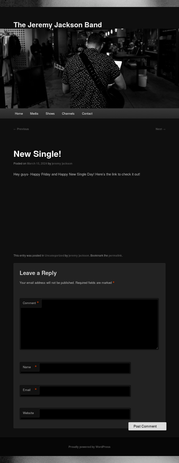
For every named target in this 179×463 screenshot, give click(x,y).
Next (160, 129)
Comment (31, 303)
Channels (68, 113)
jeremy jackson (62, 163)
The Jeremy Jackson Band (58, 24)
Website (28, 413)
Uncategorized (54, 255)
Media (34, 113)
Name (30, 367)
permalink (115, 255)
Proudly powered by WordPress (89, 447)
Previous (21, 129)
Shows (50, 113)
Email (30, 390)
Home (19, 113)
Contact (87, 113)
